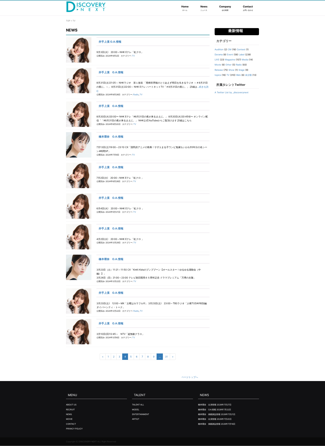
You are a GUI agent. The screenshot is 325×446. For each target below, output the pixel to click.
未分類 (248, 75)
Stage (242, 70)
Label (241, 54)
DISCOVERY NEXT (88, 441)
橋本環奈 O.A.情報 (111, 136)
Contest (241, 49)
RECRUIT (70, 409)
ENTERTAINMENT (140, 414)
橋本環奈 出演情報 (207, 404)
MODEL (135, 409)
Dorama (219, 54)
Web (238, 75)
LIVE (217, 59)
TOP (68, 20)
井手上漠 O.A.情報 (110, 41)
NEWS (69, 414)
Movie (218, 64)
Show (231, 70)
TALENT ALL (138, 404)
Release (219, 70)
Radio (136, 94)
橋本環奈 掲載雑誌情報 (209, 414)
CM (229, 49)
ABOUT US (71, 404)
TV (133, 55)
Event (230, 54)
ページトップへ (189, 377)
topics (218, 75)
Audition (219, 49)
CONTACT (71, 424)
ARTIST (135, 419)
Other (228, 64)
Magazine (230, 59)
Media (245, 59)
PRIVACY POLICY (74, 428)
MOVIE (69, 419)
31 (166, 356)
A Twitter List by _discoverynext (231, 92)
